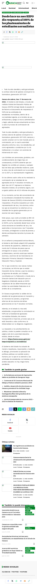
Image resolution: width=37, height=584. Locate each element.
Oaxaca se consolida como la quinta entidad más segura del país (12, 527)
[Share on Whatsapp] (12, 32)
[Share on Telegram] (16, 32)
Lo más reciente (17, 12)
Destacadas (6, 12)
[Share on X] (9, 32)
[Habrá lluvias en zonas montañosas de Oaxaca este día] (7, 474)
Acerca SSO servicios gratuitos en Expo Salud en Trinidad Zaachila (12, 551)
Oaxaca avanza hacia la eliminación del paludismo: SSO (24, 460)
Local (26, 12)
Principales (16, 453)
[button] (3, 3)
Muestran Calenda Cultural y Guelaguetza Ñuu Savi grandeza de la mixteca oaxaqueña (16, 394)
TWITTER (15, 572)
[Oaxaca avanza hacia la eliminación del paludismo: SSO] (7, 460)
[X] (27, 421)
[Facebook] (10, 421)
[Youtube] (10, 429)
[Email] (19, 32)
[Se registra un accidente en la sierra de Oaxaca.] (7, 448)
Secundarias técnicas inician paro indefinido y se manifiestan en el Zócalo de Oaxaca (18, 539)
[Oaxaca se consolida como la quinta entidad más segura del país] (30, 526)
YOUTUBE (23, 572)
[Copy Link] (22, 32)
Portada (19, 467)
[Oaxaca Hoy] (13, 3)
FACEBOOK (6, 572)
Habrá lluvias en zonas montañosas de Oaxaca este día (23, 474)
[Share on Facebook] (6, 32)
